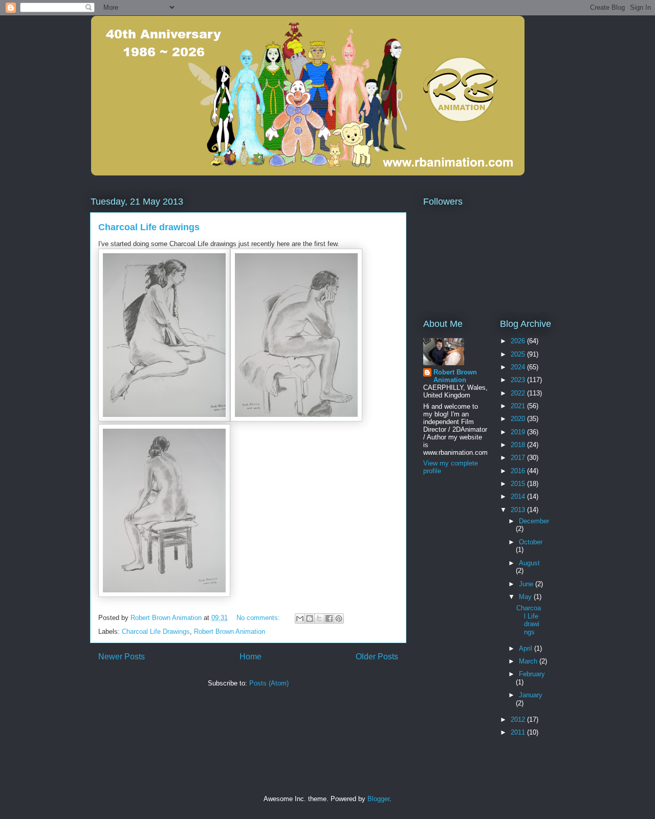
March (529, 661)
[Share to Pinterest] (339, 618)
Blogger (378, 799)
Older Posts (377, 656)
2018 (519, 445)
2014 (519, 496)
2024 (519, 367)
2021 (519, 406)
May (526, 597)
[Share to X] (319, 618)
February (532, 674)
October (530, 542)
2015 (519, 484)
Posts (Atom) (269, 683)
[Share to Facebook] (329, 618)
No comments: (259, 618)
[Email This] (300, 618)
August (529, 563)
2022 (519, 393)
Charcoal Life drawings (149, 227)
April (526, 648)
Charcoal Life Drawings (156, 631)
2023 (519, 380)
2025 (519, 354)
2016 (519, 471)
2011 (519, 732)
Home (250, 656)
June (527, 584)
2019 (519, 432)
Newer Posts (121, 656)
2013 (519, 510)
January (530, 695)
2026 (519, 341)
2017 (519, 457)
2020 (519, 419)
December (534, 521)
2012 (519, 719)
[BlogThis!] (309, 618)
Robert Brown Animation (229, 631)
